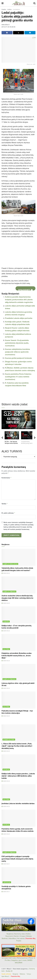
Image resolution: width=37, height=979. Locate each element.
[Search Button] (34, 3)
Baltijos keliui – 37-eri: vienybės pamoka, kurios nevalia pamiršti (17, 626)
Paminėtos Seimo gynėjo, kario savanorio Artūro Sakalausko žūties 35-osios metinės (18, 830)
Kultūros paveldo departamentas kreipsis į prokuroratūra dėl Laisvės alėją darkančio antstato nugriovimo (19, 299)
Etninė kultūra (8, 739)
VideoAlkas (12, 938)
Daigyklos (14, 960)
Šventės (6, 621)
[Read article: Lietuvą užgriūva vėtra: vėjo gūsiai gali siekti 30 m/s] (18, 672)
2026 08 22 (6, 688)
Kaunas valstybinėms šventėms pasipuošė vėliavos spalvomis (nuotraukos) (17, 352)
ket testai (5, 958)
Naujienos (10, 934)
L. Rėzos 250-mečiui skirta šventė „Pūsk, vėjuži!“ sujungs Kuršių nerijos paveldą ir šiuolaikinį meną (17, 745)
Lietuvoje (6, 882)
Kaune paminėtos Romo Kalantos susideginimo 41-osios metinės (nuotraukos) (18, 376)
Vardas (5, 504)
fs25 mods (12, 958)
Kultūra (10, 9)
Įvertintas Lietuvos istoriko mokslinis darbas (18, 803)
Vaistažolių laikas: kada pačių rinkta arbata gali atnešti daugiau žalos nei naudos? (17, 569)
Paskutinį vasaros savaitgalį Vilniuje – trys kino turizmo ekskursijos (17, 712)
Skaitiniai (4, 938)
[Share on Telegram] (29, 32)
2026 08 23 (6, 573)
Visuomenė (9, 936)
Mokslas (29, 936)
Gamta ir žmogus (9, 591)
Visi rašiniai (20, 938)
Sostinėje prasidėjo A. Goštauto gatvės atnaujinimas (16, 887)
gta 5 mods (23, 960)
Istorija (6, 769)
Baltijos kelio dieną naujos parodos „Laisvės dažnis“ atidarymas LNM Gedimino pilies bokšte (18, 775)
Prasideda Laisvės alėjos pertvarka (18, 318)
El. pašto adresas (8, 513)
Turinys (29, 974)
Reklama (22, 974)
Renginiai (15, 974)
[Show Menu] (2, 3)
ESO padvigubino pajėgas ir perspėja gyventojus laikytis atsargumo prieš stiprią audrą (17, 858)
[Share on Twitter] (18, 32)
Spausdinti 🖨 (25, 289)
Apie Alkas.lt (5, 976)
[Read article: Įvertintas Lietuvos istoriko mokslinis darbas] (18, 792)
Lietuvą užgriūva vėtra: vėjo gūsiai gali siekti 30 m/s (18, 684)
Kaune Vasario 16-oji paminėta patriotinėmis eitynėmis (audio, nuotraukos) (17, 343)
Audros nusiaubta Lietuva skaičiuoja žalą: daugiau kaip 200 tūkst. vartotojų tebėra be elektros (17, 597)
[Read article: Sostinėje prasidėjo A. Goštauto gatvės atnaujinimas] (18, 875)
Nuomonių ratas (19, 934)
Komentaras (6, 478)
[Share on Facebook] (7, 32)
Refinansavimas (22, 958)
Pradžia (4, 9)
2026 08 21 (6, 864)
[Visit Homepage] (18, 3)
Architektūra (16, 9)
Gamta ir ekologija (10, 564)
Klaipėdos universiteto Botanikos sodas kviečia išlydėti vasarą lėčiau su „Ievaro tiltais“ (17, 655)
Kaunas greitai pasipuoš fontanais (18, 358)
